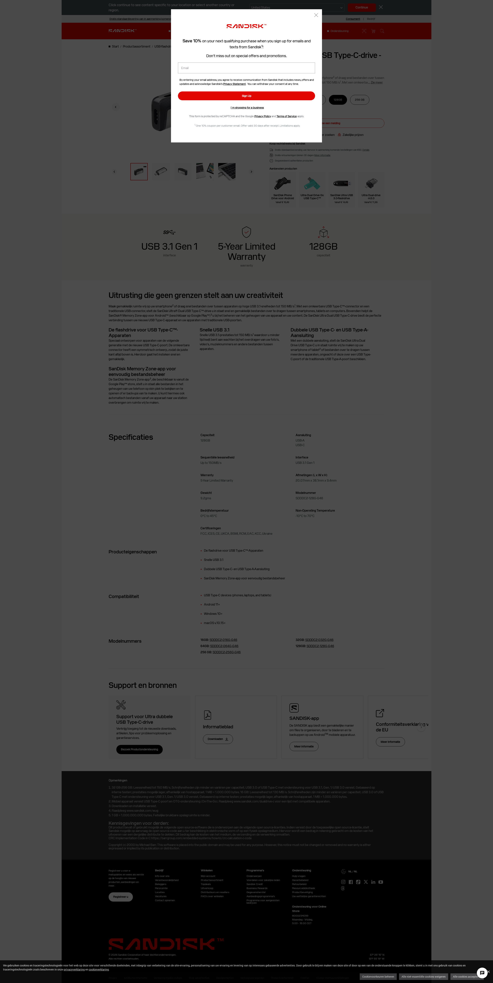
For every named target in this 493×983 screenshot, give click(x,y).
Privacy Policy (262, 116)
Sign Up (246, 96)
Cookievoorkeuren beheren (378, 976)
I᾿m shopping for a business (247, 107)
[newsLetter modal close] (316, 15)
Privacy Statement (234, 84)
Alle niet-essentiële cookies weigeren (424, 976)
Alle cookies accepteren (467, 976)
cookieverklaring (99, 969)
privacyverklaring (74, 969)
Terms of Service (287, 116)
